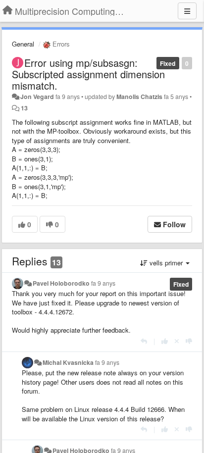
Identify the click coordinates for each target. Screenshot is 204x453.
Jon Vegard (37, 96)
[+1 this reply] (164, 341)
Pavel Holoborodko (61, 283)
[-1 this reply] (189, 341)
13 (24, 107)
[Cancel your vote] (176, 341)
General (23, 44)
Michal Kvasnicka (68, 362)
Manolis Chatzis (139, 96)
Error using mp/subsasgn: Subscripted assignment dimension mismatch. (88, 74)
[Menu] (187, 10)
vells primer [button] (166, 262)
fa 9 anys (103, 283)
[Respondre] (144, 341)
